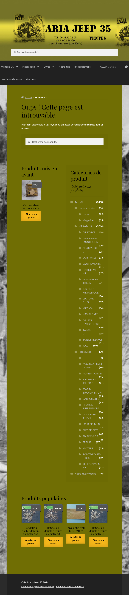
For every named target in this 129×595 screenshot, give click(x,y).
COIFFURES (89, 257)
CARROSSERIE (91, 398)
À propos (31, 78)
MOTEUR (88, 448)
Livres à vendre (87, 207)
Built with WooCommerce (70, 586)
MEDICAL (88, 308)
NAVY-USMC (90, 314)
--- (84, 357)
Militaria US (85, 226)
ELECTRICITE (90, 430)
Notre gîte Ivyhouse (85, 473)
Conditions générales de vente (37, 586)
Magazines (89, 220)
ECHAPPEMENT (92, 423)
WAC (85, 345)
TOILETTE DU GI (92, 339)
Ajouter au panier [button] (31, 216)
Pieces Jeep (28, 66)
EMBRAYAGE (90, 436)
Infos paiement (82, 66)
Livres (47, 66)
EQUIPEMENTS (92, 263)
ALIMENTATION (92, 373)
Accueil (28, 97)
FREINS (87, 442)
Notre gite (64, 66)
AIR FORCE (89, 232)
